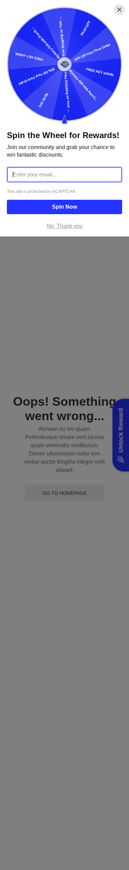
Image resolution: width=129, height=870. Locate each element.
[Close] (119, 9)
